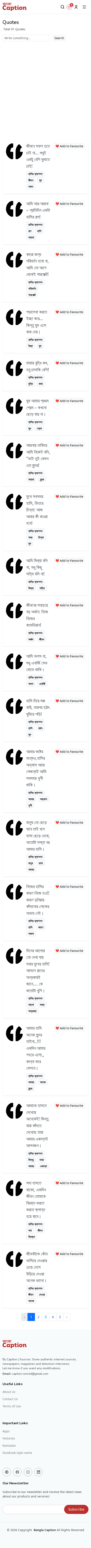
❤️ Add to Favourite (69, 146)
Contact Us (10, 1399)
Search (59, 38)
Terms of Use (12, 1406)
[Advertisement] (45, 88)
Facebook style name (17, 1452)
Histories (9, 1438)
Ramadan (9, 1445)
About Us (9, 1391)
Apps (6, 1431)
